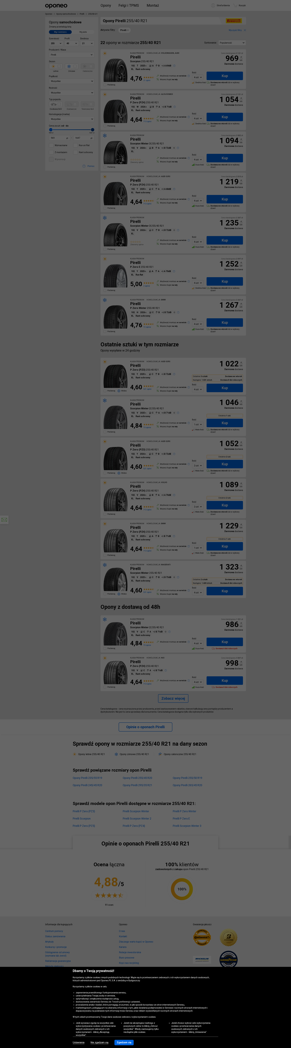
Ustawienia (78, 1042)
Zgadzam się (124, 1042)
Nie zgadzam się (99, 1042)
